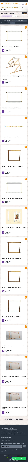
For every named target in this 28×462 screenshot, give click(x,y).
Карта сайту (17, 455)
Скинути (14, 16)
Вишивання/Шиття (15, 7)
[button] (12, 21)
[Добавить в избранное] (26, 27)
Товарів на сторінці (5, 22)
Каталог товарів (8, 7)
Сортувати (3, 20)
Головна (2, 7)
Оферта (22, 455)
